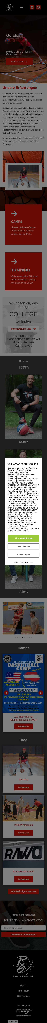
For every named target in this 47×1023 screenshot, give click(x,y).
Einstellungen (23, 554)
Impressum (29, 562)
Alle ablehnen (23, 546)
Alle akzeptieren (24, 538)
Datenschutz (18, 562)
